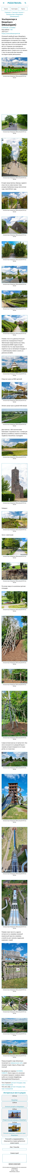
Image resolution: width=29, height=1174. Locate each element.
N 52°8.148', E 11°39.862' (9, 28)
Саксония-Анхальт (17, 12)
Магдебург (14, 1100)
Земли (6, 9)
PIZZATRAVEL (15, 2)
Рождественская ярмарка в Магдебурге (14, 1120)
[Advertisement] (14, 95)
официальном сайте (17, 1063)
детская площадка (16, 1083)
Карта (23, 9)
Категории (14, 9)
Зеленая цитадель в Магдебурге (14, 1107)
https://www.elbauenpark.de (11, 33)
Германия (8, 12)
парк (24, 1083)
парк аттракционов (7, 1085)
